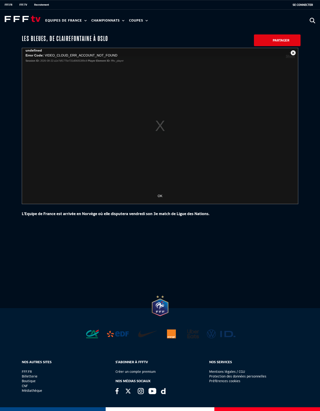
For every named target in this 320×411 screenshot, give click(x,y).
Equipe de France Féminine (90, 22)
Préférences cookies (224, 381)
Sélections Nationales (219, 22)
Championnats (106, 20)
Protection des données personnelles (237, 376)
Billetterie (29, 376)
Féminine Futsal (176, 22)
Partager (281, 40)
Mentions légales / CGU (227, 372)
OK (160, 196)
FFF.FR (8, 4)
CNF (25, 386)
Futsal (148, 22)
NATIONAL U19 (166, 22)
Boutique (29, 381)
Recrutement (41, 4)
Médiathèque (32, 390)
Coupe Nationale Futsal (204, 22)
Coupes (136, 20)
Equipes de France (64, 20)
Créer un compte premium (135, 372)
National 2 (225, 22)
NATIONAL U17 (197, 22)
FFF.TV (23, 4)
